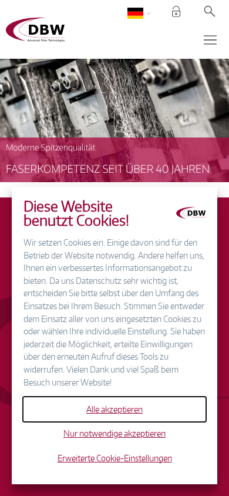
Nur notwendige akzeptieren (114, 433)
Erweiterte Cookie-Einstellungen (115, 458)
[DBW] (64, 29)
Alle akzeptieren (114, 409)
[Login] (176, 13)
